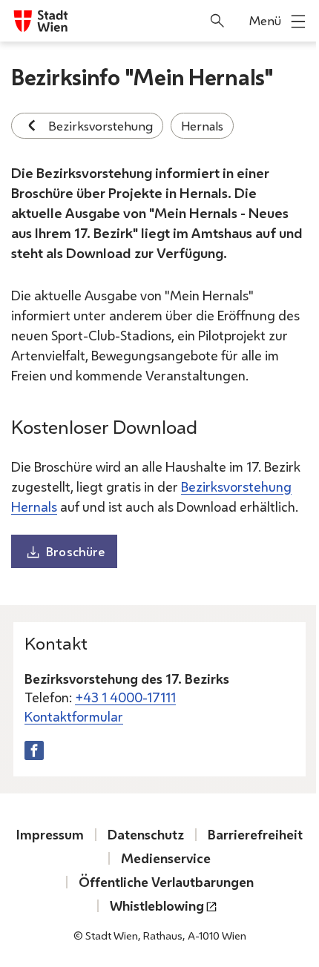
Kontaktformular (73, 716)
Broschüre (75, 551)
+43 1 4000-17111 (125, 697)
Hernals (202, 125)
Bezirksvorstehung (100, 125)
